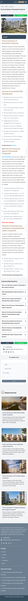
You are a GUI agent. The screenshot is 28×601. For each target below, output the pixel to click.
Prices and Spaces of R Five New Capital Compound (13, 477)
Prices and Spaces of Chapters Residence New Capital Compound (13, 509)
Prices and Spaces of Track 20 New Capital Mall (14, 580)
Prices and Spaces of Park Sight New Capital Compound (12, 445)
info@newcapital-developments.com (14, 349)
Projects (5, 555)
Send (14, 381)
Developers (5, 560)
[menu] (26, 2)
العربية (15, 2)
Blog (6, 6)
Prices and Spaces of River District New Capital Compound (13, 414)
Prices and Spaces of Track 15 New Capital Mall (14, 577)
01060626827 (6, 538)
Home (2, 6)
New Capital (21, 597)
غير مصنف (11, 6)
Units (4, 557)
